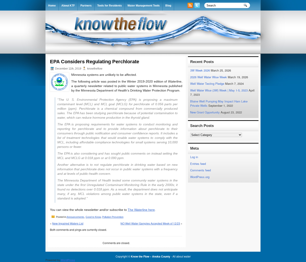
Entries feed (198, 164)
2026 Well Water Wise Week (208, 77)
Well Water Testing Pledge (207, 83)
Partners (86, 5)
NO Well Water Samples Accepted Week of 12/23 (150, 223)
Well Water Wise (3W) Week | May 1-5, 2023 (219, 90)
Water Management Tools (143, 5)
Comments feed (200, 170)
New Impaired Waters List (67, 223)
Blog (168, 5)
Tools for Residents (109, 5)
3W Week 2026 (200, 70)
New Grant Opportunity (205, 112)
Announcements (75, 217)
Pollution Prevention (112, 217)
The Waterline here (141, 210)
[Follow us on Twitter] (197, 7)
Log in (194, 157)
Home (52, 5)
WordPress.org (199, 177)
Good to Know (93, 217)
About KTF (68, 5)
